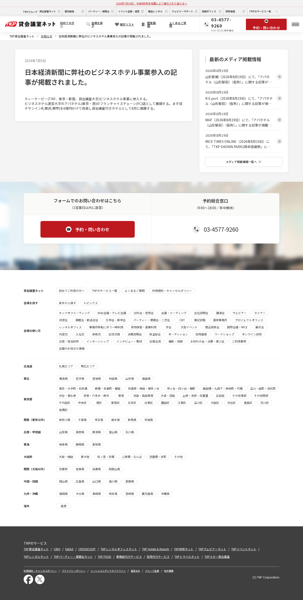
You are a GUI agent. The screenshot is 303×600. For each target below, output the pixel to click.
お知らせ (46, 36)
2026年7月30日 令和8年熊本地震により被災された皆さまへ (151, 3)
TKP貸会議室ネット (22, 36)
